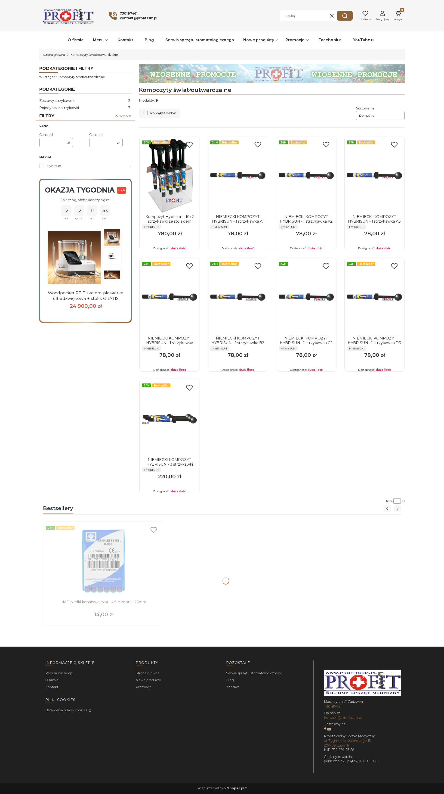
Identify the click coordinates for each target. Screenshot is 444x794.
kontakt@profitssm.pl (343, 717)
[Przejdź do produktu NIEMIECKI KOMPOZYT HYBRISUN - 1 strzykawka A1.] (237, 176)
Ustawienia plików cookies (66, 710)
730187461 (333, 706)
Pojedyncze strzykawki (84, 108)
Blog (230, 680)
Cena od (46, 135)
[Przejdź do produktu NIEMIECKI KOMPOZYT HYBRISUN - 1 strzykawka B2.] (237, 297)
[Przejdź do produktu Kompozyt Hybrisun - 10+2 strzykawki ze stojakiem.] (169, 176)
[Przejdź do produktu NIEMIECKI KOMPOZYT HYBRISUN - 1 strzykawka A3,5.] (169, 297)
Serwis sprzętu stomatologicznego (254, 673)
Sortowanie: (365, 108)
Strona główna (54, 54)
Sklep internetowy (220, 788)
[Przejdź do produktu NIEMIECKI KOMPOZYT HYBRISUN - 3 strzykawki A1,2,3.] (169, 419)
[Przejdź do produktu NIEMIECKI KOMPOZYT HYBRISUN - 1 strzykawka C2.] (306, 297)
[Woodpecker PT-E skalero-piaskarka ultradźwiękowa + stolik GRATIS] (74, 257)
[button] (345, 16)
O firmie (52, 680)
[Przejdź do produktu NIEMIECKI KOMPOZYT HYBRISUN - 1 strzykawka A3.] (374, 176)
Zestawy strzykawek (84, 100)
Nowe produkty (148, 680)
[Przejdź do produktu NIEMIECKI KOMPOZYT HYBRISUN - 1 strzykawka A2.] (306, 176)
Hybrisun (54, 166)
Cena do (96, 135)
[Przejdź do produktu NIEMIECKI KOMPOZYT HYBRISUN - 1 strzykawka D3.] (374, 297)
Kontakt (51, 687)
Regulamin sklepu (59, 673)
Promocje (144, 687)
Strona (389, 501)
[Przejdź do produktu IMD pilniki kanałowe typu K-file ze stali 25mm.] (104, 561)
